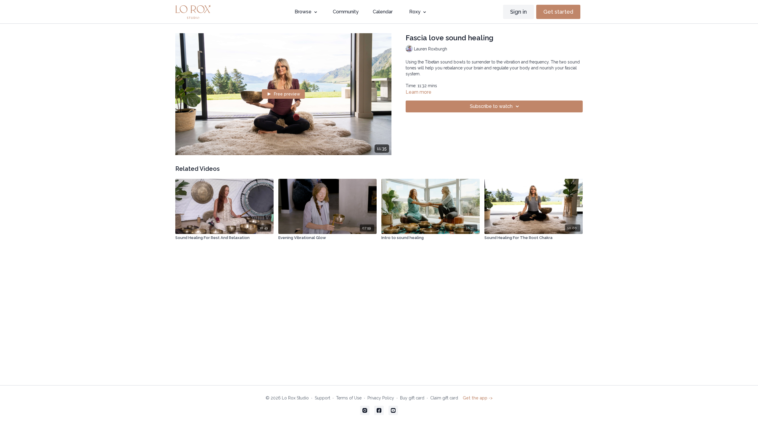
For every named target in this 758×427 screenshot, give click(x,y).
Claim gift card (444, 398)
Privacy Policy (380, 398)
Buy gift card (412, 398)
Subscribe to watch (491, 106)
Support (322, 398)
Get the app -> (478, 398)
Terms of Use (349, 398)
